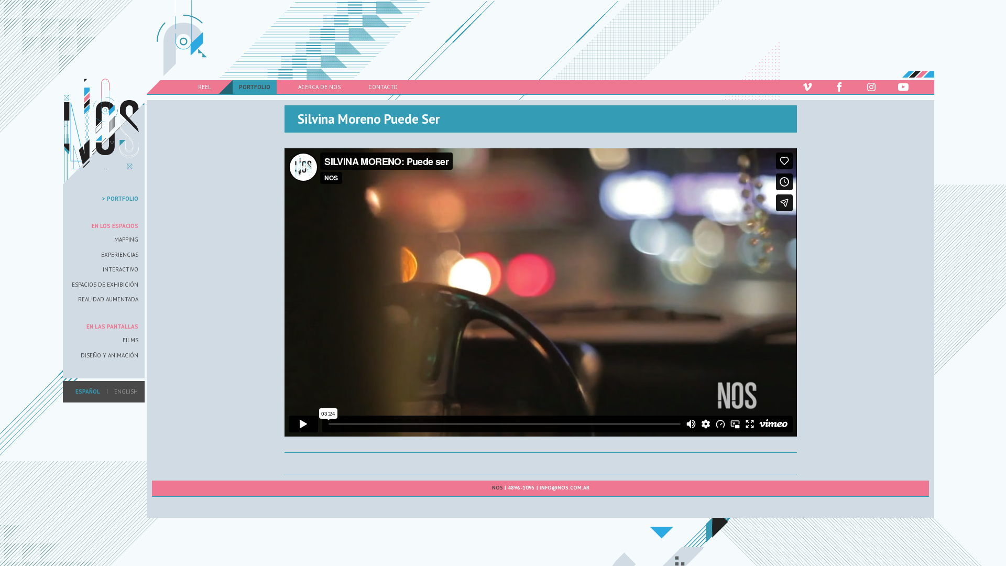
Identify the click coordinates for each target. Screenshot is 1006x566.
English (126, 391)
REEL (204, 87)
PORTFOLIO (254, 87)
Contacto (383, 87)
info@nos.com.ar (564, 487)
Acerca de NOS (319, 87)
